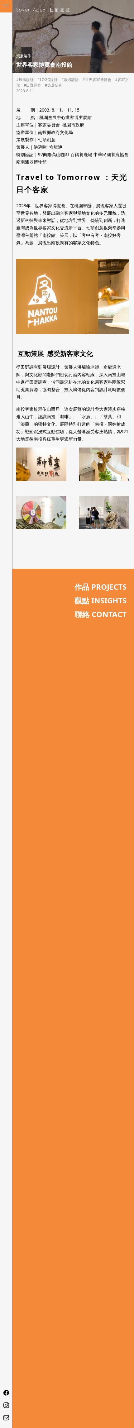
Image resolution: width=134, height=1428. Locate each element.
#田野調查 (32, 85)
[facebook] (6, 1393)
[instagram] (6, 1405)
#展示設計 (25, 79)
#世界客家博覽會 (97, 79)
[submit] (98, 718)
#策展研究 (53, 85)
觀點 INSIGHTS (100, 600)
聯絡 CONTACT (101, 614)
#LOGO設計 (47, 79)
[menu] (6, 6)
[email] (6, 1418)
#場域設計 (70, 79)
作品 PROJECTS (100, 587)
